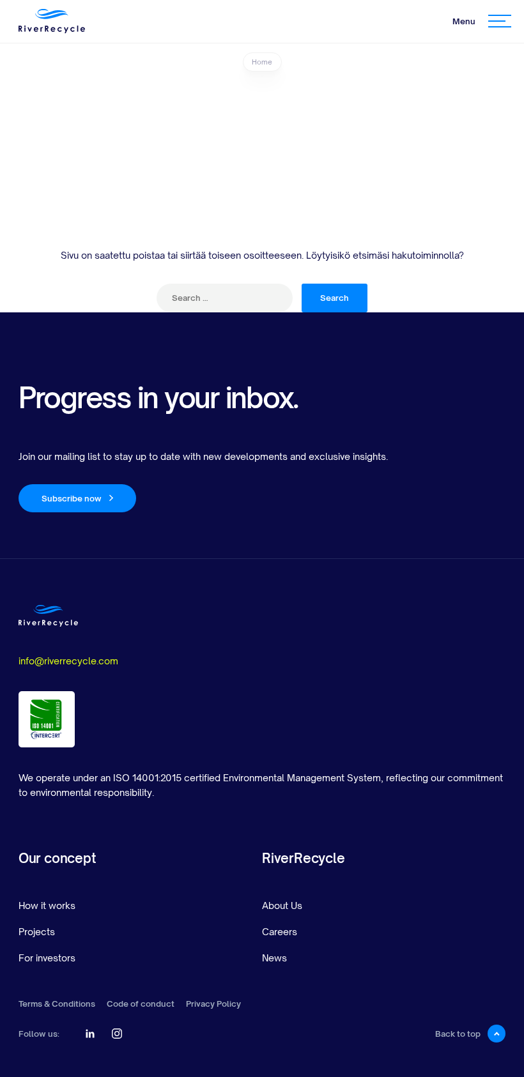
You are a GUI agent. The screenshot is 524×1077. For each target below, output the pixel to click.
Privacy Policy (213, 1004)
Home (262, 61)
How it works (47, 905)
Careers (279, 931)
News (274, 957)
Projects (37, 931)
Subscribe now (72, 498)
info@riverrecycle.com (68, 660)
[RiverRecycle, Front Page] (52, 21)
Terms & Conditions (57, 1004)
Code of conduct (140, 1004)
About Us (282, 905)
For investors (47, 957)
